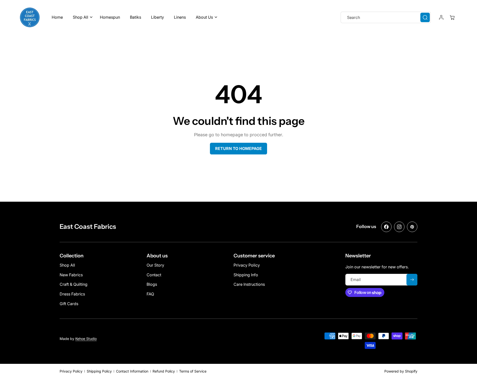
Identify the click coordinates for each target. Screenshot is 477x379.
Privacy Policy (71, 371)
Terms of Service (192, 371)
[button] (81, 17)
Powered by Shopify (400, 371)
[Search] (425, 17)
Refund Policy (164, 371)
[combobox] (386, 17)
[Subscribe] (411, 279)
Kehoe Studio (86, 338)
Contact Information (132, 371)
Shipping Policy (99, 371)
